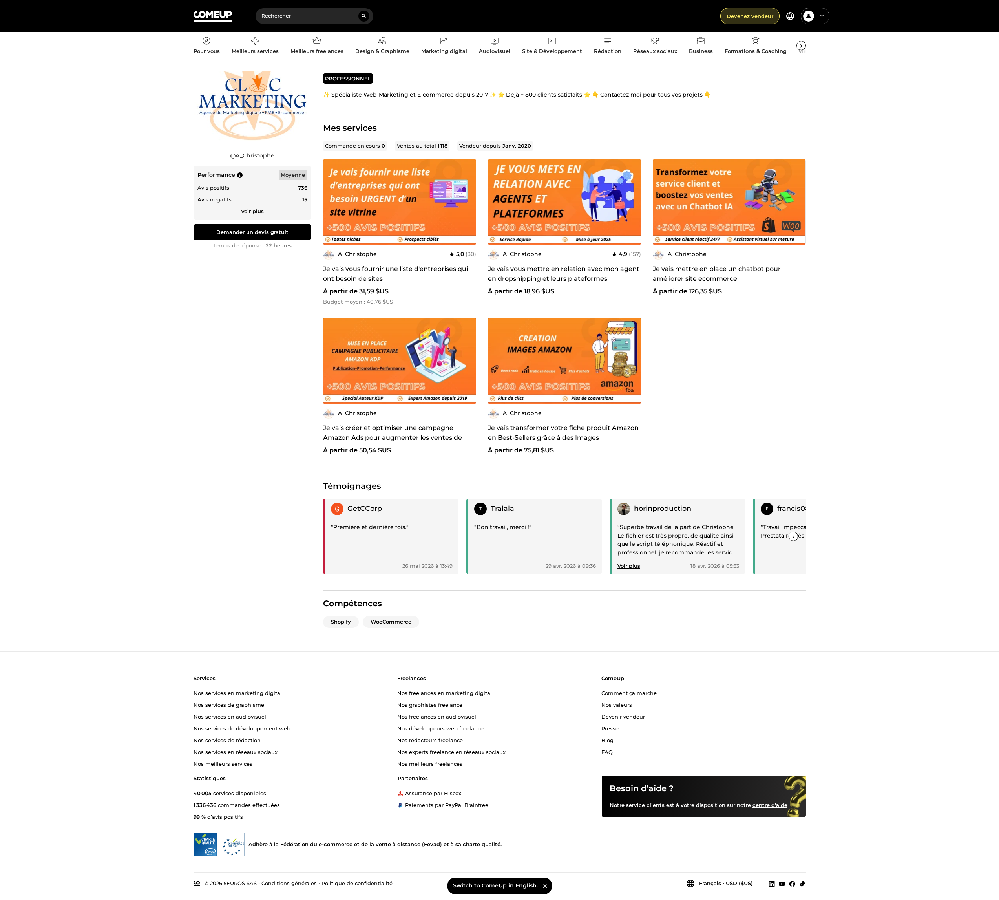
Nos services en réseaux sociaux (236, 751)
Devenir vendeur (623, 716)
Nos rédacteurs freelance (430, 740)
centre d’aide (769, 804)
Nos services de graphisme (229, 704)
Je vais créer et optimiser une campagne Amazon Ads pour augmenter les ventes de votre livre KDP (392, 437)
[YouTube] (782, 883)
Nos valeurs (616, 704)
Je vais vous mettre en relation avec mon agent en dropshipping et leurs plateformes (563, 273)
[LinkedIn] (772, 883)
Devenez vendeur (750, 16)
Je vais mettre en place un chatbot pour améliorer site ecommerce (717, 273)
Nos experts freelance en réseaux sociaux (451, 751)
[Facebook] (792, 883)
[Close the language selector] (545, 886)
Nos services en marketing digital (238, 693)
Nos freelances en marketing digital (444, 693)
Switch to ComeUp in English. (495, 885)
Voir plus (252, 211)
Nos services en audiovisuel (230, 716)
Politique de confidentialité (357, 883)
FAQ (607, 751)
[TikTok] (802, 883)
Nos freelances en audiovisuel (436, 716)
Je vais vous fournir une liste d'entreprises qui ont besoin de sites (395, 273)
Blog (607, 740)
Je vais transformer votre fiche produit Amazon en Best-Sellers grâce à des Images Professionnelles (563, 437)
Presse (610, 728)
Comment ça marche (629, 693)
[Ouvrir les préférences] (790, 16)
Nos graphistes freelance (429, 704)
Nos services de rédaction (227, 740)
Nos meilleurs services (223, 763)
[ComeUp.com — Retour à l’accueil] (213, 16)
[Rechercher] (363, 16)
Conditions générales (289, 883)
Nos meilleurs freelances (429, 763)
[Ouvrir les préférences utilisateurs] (822, 16)
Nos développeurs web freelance (440, 728)
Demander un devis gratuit (252, 232)
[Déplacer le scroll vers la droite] (801, 45)
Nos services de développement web (242, 728)
